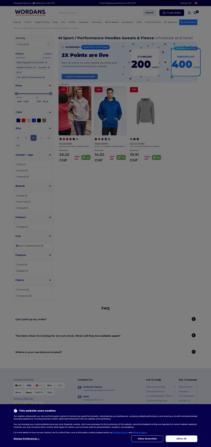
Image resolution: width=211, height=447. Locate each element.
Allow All (181, 438)
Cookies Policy (120, 432)
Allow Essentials (147, 438)
